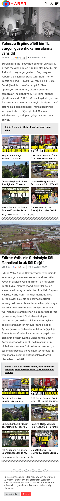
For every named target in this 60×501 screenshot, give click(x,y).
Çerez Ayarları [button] (12, 494)
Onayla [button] (26, 494)
